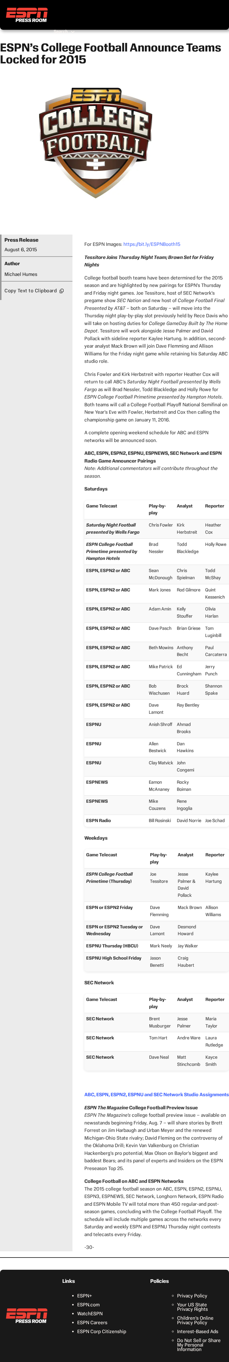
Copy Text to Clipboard (30, 290)
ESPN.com (88, 1305)
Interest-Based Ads (197, 1331)
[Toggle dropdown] (73, 32)
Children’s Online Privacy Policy (195, 1320)
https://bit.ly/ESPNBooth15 (151, 244)
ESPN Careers (92, 1322)
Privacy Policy (192, 1296)
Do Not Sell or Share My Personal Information (199, 1345)
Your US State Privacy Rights (192, 1307)
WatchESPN (90, 1313)
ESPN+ (84, 1296)
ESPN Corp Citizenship (101, 1331)
